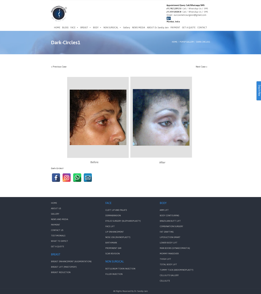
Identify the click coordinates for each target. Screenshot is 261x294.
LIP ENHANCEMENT (114, 232)
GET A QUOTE (188, 27)
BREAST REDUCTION (60, 272)
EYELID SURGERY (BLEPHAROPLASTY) (123, 221)
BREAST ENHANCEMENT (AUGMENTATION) (71, 261)
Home (54, 203)
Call (184, 8)
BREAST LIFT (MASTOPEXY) (64, 267)
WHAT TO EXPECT (59, 241)
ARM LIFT (164, 210)
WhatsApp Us (195, 8)
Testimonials (58, 235)
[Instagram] (66, 177)
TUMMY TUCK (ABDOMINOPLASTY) (176, 270)
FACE (72, 27)
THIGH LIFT (165, 259)
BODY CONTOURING (169, 215)
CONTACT (202, 27)
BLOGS (65, 27)
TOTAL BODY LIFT (168, 264)
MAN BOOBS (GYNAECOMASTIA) (175, 248)
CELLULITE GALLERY (169, 275)
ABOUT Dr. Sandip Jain (158, 27)
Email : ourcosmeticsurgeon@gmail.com (186, 15)
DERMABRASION (113, 215)
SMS (206, 8)
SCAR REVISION (112, 253)
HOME (57, 27)
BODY (96, 27)
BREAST (84, 27)
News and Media (59, 219)
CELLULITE (165, 281)
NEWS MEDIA (138, 27)
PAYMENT (175, 27)
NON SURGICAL (110, 27)
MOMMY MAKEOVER (169, 253)
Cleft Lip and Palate (116, 210)
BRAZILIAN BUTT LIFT (170, 221)
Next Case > (201, 66)
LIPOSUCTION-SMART (170, 237)
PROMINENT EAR (113, 248)
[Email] (87, 177)
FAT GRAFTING (167, 232)
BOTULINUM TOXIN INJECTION (120, 268)
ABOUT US (56, 208)
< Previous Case (58, 66)
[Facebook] (56, 177)
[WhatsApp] (77, 177)
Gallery (126, 27)
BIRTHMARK (111, 243)
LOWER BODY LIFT (168, 243)
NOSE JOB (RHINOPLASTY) (117, 237)
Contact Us (57, 230)
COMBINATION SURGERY (171, 226)
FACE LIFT (110, 226)
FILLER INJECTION (113, 274)
